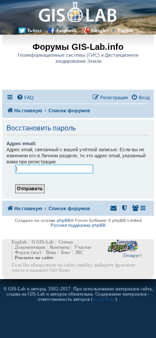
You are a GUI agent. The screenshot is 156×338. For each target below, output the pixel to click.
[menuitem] (25, 97)
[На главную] (78, 12)
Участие (82, 247)
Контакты (59, 247)
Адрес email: (21, 143)
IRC (79, 252)
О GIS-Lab (43, 241)
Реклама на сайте (34, 257)
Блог (66, 252)
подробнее (104, 299)
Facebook (66, 30)
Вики (51, 252)
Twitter (34, 30)
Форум (22, 252)
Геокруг (132, 255)
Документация (30, 247)
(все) (36, 252)
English (125, 30)
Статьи (65, 241)
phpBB (64, 220)
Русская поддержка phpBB (78, 225)
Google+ (100, 30)
